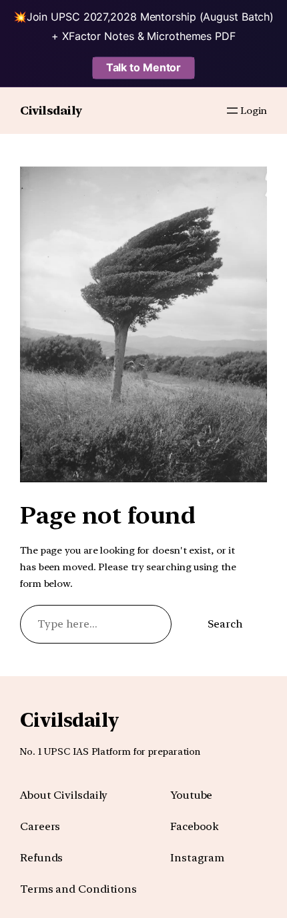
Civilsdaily (51, 110)
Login (253, 111)
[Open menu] (232, 111)
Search (225, 624)
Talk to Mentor (144, 67)
